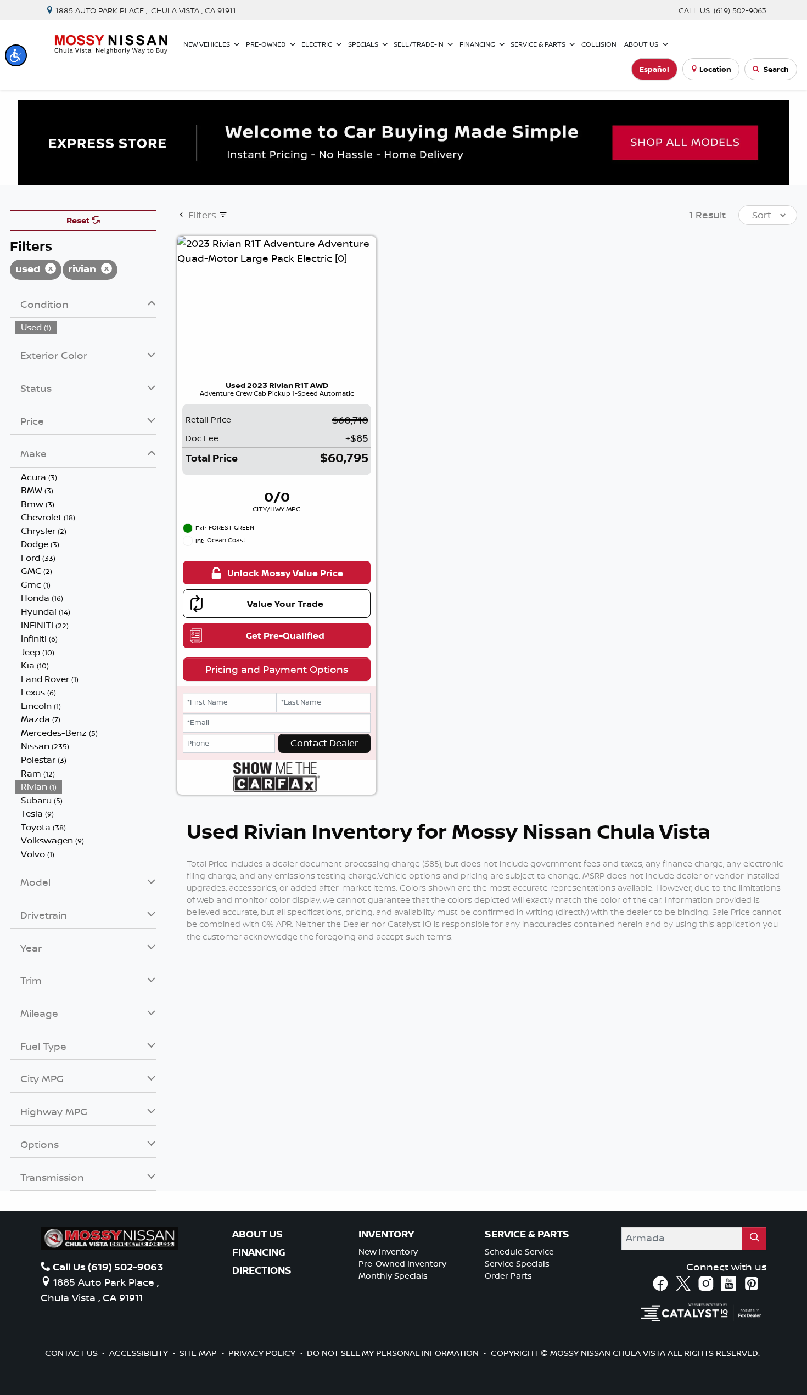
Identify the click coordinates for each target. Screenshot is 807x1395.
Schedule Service (519, 1251)
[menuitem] (86, 327)
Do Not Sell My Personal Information (394, 1353)
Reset (79, 220)
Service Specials (517, 1263)
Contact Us (72, 1353)
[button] (16, 55)
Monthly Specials (393, 1275)
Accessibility (139, 1353)
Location (715, 69)
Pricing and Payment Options (276, 669)
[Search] (754, 1238)
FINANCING (258, 1252)
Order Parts (508, 1275)
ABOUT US (257, 1234)
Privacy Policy (263, 1353)
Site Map (199, 1353)
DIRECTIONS (262, 1270)
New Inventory (388, 1251)
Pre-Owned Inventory (402, 1263)
